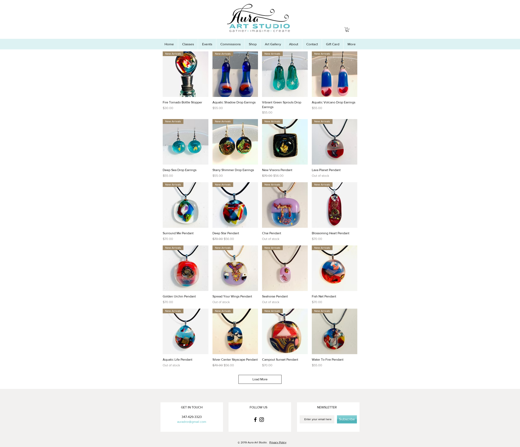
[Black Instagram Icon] (262, 420)
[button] (347, 29)
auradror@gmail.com (191, 421)
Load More (260, 379)
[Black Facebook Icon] (255, 420)
